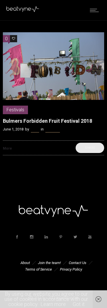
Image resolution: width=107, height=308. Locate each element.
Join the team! (49, 263)
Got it (79, 304)
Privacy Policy (71, 269)
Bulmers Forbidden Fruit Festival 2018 (47, 121)
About (25, 263)
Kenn (35, 129)
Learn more (53, 304)
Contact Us (77, 263)
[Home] (23, 11)
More (7, 148)
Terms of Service (38, 269)
